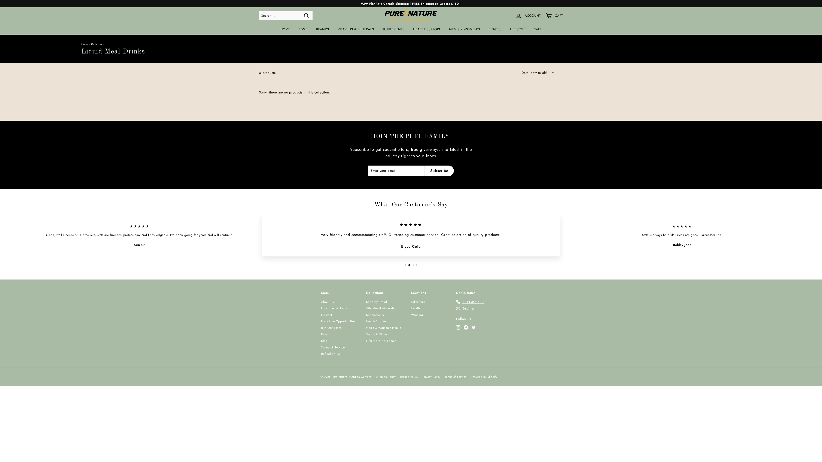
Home (285, 29)
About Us (327, 302)
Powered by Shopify (484, 377)
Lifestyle (518, 29)
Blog (324, 341)
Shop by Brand (376, 302)
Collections (97, 44)
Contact (326, 315)
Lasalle (415, 308)
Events (325, 334)
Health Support (427, 29)
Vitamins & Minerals (356, 29)
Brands (322, 29)
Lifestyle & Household (381, 341)
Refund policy (331, 354)
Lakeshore (418, 302)
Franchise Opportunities (338, 321)
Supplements (393, 29)
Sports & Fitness (377, 334)
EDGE (303, 29)
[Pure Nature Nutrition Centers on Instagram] (458, 327)
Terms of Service (333, 347)
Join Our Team (331, 328)
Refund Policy (409, 377)
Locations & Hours (334, 308)
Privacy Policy (432, 377)
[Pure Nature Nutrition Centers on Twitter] (473, 327)
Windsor (417, 315)
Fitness (494, 29)
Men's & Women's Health (383, 328)
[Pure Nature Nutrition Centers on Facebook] (466, 327)
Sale (538, 29)
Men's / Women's (464, 29)
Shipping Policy (385, 377)
